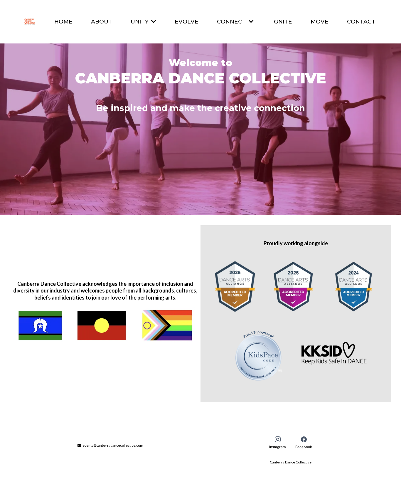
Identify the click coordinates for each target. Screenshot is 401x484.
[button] (153, 21)
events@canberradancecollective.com (112, 445)
